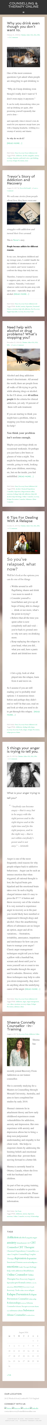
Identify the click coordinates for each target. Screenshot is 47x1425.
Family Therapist (24, 1267)
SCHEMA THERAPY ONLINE (31, 1420)
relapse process (11, 732)
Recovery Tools (29, 312)
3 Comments (13, 528)
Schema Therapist (22, 1306)
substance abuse (19, 1007)
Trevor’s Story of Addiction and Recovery (21, 179)
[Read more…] (14, 143)
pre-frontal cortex (23, 1282)
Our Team (18, 1211)
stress (26, 161)
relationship (32, 1299)
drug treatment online (28, 491)
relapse (25, 730)
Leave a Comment (18, 345)
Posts (16, 153)
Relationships (35, 1216)
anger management (33, 1001)
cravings (9, 158)
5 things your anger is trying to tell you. (23, 749)
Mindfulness (28, 1270)
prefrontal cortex (24, 158)
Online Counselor (27, 497)
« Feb (9, 1375)
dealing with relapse (29, 727)
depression (29, 306)
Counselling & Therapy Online (23, 4)
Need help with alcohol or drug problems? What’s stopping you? (22, 332)
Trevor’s (16, 240)
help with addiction (24, 309)
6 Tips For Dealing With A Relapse (22, 519)
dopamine (16, 158)
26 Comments (13, 37)
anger (24, 1001)
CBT (28, 1243)
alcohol (25, 155)
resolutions (23, 1303)
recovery (9, 161)
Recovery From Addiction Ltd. (28, 153)
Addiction (19, 155)
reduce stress (24, 1290)
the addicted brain (30, 1315)
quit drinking (34, 158)
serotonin (31, 1306)
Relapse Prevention (18, 161)
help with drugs (16, 497)
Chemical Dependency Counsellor (21, 1251)
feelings (15, 494)
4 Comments (13, 759)
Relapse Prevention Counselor (16, 499)
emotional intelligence (30, 1262)
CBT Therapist (26, 1247)
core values (10, 1004)
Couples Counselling (20, 1254)
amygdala (31, 155)
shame (18, 732)
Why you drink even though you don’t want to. (23, 26)
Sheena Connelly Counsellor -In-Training (21, 1025)
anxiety (37, 155)
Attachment (22, 1242)
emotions (15, 309)
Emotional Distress (15, 1262)
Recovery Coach (28, 1287)
